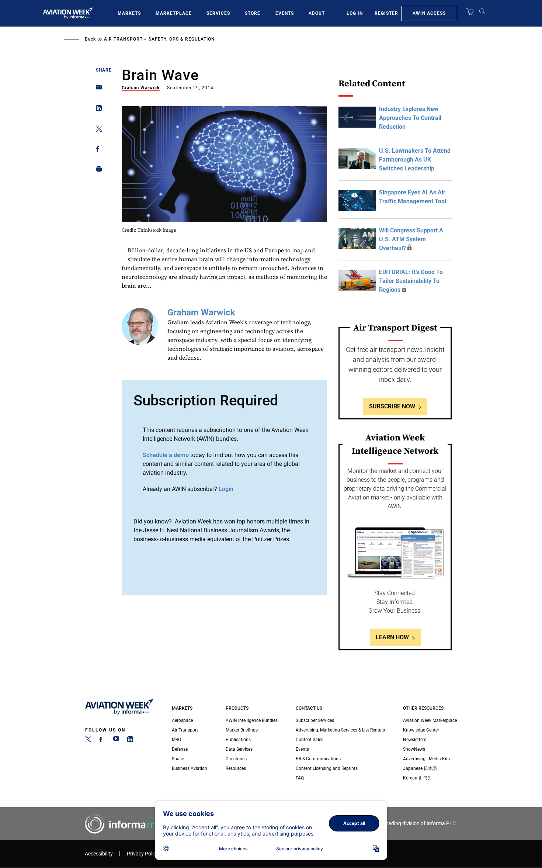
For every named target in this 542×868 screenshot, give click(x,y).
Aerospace (182, 720)
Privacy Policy (143, 854)
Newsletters (414, 739)
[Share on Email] (97, 89)
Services (218, 13)
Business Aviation (189, 768)
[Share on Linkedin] (97, 109)
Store (252, 13)
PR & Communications (318, 758)
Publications (238, 739)
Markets (129, 13)
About (317, 13)
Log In (355, 13)
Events (284, 13)
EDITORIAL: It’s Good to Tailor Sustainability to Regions (411, 281)
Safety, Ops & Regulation (182, 39)
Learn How (392, 637)
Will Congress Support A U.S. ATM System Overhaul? (411, 239)
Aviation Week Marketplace (430, 720)
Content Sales (309, 739)
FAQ (300, 778)
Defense (180, 749)
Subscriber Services (315, 720)
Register (386, 13)
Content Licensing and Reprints (327, 768)
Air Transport (123, 39)
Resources (236, 768)
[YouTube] (116, 740)
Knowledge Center (421, 730)
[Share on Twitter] (97, 130)
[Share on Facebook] (97, 150)
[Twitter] (88, 740)
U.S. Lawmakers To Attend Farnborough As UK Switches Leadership (415, 159)
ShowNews (414, 749)
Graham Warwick (141, 87)
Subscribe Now (392, 406)
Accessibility (99, 854)
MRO (176, 739)
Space (178, 758)
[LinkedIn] (130, 740)
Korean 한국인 (417, 778)
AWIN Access (429, 13)
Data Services (239, 749)
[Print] (97, 170)
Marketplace (174, 13)
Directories (236, 758)
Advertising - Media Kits (426, 758)
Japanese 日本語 (420, 768)
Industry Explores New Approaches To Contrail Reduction (410, 118)
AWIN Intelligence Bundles (252, 720)
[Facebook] (102, 740)
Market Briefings (242, 730)
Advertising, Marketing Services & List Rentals (340, 730)
